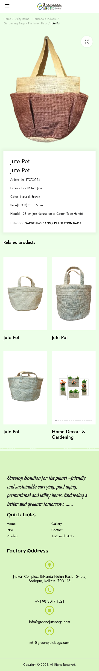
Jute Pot (11, 337)
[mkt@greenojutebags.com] (49, 631)
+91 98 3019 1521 (49, 601)
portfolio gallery (14, 649)
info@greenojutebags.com (49, 622)
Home (7, 19)
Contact (56, 529)
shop (74, 649)
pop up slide (59, 649)
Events (32, 649)
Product (12, 536)
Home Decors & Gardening (68, 434)
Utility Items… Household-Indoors (35, 19)
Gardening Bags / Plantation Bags (25, 23)
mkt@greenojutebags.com (49, 642)
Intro (10, 529)
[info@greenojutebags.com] (49, 610)
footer (43, 649)
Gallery (56, 523)
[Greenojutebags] (49, 6)
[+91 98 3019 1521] (49, 589)
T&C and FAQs (62, 536)
